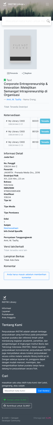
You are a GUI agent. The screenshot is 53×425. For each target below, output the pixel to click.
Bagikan (28, 73)
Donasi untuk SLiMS (16, 400)
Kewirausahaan (11, 228)
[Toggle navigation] (47, 4)
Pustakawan (8, 314)
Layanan (6, 311)
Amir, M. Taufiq (14, 99)
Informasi (6, 308)
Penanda (14, 73)
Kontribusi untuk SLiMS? (18, 405)
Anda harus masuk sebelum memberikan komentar (26, 276)
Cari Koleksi (43, 390)
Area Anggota (8, 317)
